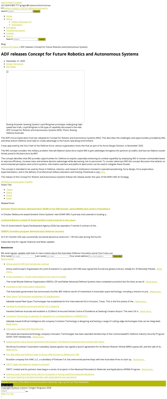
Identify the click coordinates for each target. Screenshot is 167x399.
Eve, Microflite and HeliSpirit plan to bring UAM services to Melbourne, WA (42, 354)
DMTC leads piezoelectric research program (27, 364)
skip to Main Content (11, 2)
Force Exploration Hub (18, 181)
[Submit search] (27, 391)
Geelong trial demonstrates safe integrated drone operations (41, 377)
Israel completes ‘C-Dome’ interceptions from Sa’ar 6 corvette (36, 276)
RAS (31, 181)
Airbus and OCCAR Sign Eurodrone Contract (27, 264)
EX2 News (11, 66)
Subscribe (117, 256)
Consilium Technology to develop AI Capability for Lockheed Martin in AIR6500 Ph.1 (47, 316)
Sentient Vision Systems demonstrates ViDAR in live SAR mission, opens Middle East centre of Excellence (55, 208)
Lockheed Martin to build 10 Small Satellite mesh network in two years (38, 220)
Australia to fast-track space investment (25, 286)
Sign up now (7, 385)
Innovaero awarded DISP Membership (25, 329)
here (102, 172)
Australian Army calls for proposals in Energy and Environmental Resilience (50, 374)
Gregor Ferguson (14, 63)
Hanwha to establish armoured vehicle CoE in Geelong (32, 306)
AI (6, 181)
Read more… (152, 281)
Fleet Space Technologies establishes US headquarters (33, 296)
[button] (9, 189)
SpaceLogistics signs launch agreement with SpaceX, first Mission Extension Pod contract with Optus (55, 341)
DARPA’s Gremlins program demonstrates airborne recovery (32, 231)
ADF (3, 181)
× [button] (1, 396)
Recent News (7, 259)
